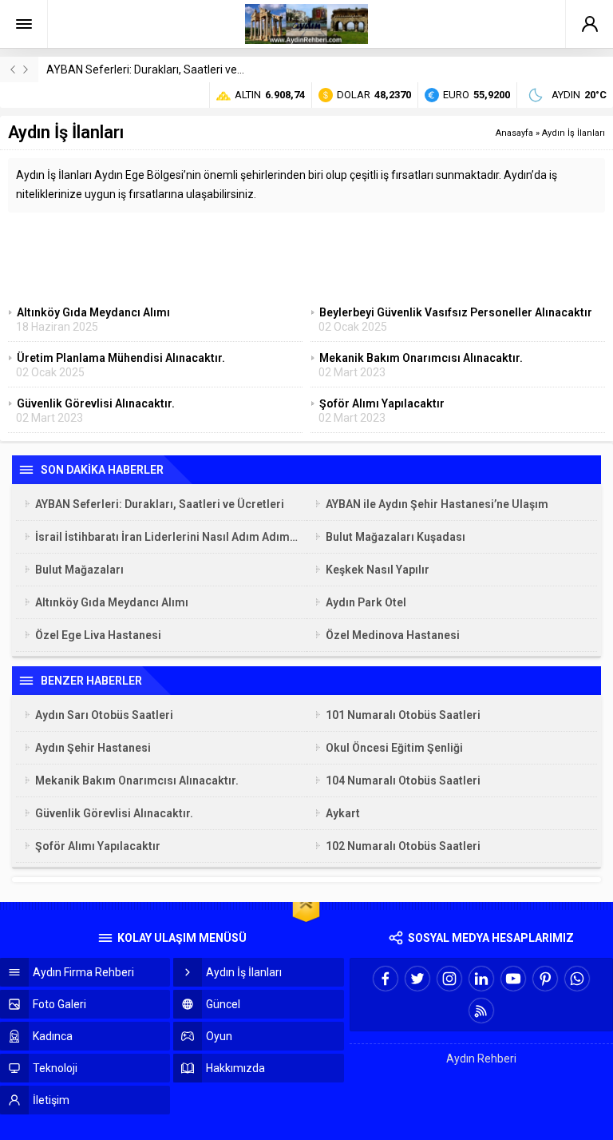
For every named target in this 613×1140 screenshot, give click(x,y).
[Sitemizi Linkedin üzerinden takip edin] (481, 979)
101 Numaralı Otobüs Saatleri (403, 715)
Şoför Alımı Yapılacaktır (97, 846)
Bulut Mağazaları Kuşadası (395, 536)
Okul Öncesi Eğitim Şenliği (394, 747)
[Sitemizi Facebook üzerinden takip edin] (385, 979)
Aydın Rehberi (481, 1058)
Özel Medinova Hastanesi (393, 635)
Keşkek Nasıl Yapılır (377, 569)
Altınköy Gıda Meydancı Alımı (111, 602)
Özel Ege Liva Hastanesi (98, 635)
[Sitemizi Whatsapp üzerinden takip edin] (577, 979)
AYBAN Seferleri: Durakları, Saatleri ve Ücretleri (164, 69)
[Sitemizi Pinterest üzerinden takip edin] (545, 979)
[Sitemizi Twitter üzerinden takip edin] (417, 979)
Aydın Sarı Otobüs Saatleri (104, 715)
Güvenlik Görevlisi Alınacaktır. (114, 813)
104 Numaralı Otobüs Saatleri (403, 780)
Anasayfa (514, 133)
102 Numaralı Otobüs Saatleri (403, 846)
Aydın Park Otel (366, 602)
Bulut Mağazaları (79, 569)
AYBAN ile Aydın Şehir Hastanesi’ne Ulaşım (437, 504)
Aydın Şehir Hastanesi (93, 747)
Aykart (343, 813)
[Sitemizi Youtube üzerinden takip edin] (513, 979)
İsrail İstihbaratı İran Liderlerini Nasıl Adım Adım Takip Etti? (167, 536)
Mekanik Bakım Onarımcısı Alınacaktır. (137, 780)
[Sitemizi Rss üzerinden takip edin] (481, 1011)
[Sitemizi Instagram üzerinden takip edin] (449, 979)
